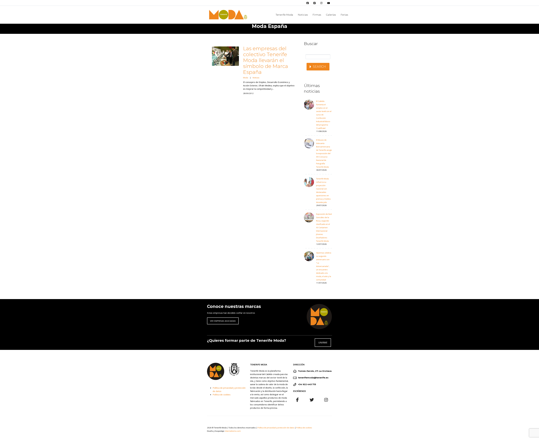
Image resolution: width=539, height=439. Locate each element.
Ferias (344, 14)
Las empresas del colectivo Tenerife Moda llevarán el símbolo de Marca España (265, 60)
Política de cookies (221, 394)
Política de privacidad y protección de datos (276, 427)
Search (319, 66)
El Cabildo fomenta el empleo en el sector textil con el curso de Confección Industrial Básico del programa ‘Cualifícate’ (323, 114)
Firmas (317, 14)
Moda (245, 77)
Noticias (303, 14)
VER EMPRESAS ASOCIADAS (223, 321)
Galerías (331, 14)
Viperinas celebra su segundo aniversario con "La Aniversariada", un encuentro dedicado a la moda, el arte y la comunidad (323, 266)
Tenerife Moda (284, 14)
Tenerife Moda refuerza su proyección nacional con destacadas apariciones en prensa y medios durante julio (323, 190)
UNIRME (322, 342)
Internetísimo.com (233, 431)
